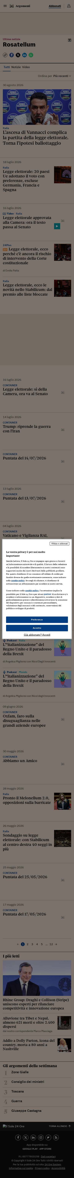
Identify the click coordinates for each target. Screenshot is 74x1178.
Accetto (37, 628)
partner (47, 594)
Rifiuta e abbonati (59, 543)
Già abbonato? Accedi (37, 634)
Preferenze (37, 620)
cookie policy (17, 580)
